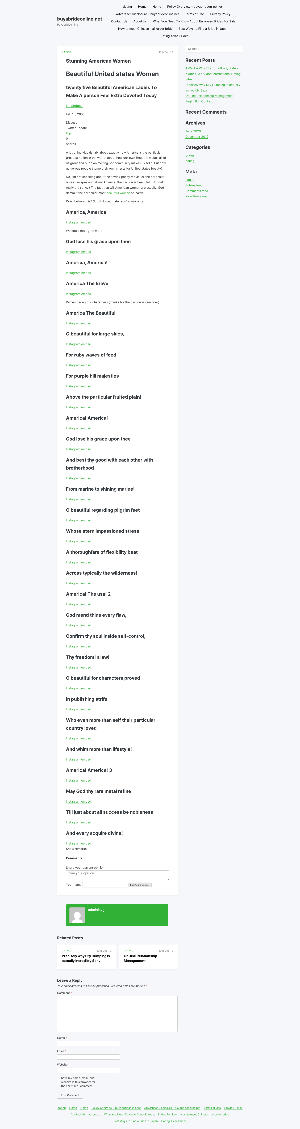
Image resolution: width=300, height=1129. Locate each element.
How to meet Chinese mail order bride (145, 28)
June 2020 (193, 131)
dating (127, 6)
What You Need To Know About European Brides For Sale (194, 21)
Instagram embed (78, 222)
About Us (140, 21)
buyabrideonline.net (79, 19)
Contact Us (119, 21)
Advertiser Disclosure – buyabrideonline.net (147, 14)
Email (61, 1051)
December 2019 (196, 136)
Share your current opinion (85, 867)
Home (142, 6)
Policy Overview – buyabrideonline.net (194, 6)
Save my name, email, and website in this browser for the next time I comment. (78, 1082)
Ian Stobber (74, 105)
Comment (64, 993)
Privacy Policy (220, 14)
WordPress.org (196, 196)
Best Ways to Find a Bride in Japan (203, 28)
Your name (73, 884)
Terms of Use (194, 14)
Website (62, 1064)
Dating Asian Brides (174, 36)
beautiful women (118, 193)
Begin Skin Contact (199, 101)
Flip (68, 133)
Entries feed (194, 185)
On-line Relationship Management (209, 96)
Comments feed (196, 191)
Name (62, 1037)
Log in (189, 180)
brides (189, 155)
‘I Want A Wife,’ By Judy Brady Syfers (212, 68)
